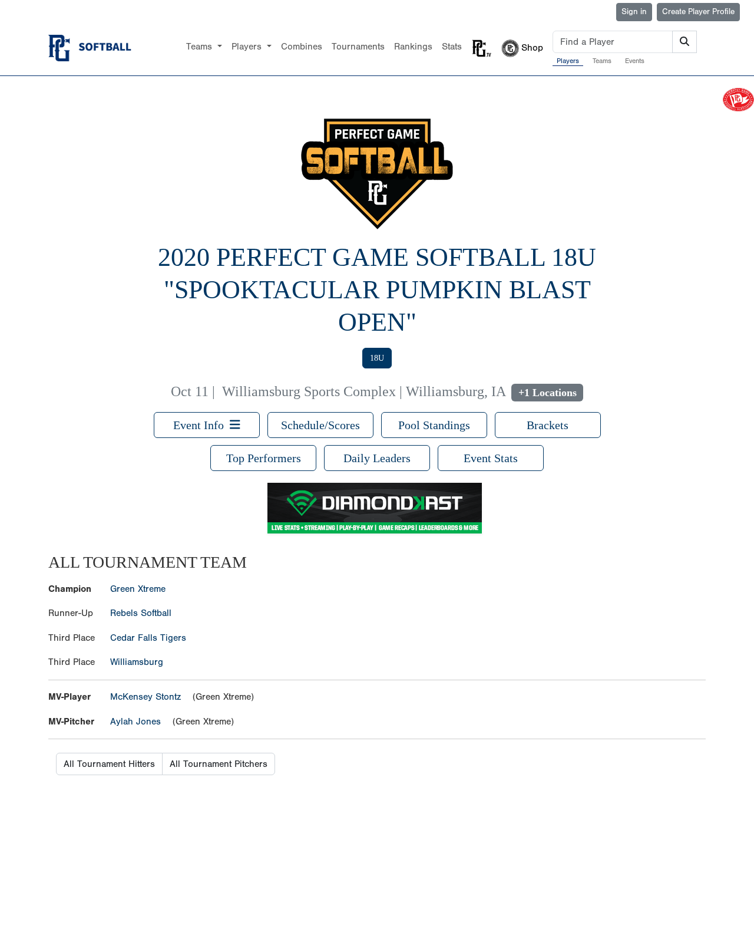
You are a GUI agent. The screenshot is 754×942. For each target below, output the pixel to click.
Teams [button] (200, 46)
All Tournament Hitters (109, 764)
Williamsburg (136, 662)
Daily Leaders (377, 458)
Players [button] (248, 46)
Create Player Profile (698, 12)
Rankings (413, 46)
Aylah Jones (135, 721)
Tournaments (358, 46)
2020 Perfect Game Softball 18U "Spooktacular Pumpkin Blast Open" (377, 290)
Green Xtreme (138, 589)
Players (568, 61)
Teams (602, 61)
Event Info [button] (201, 425)
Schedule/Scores (320, 425)
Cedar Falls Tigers (148, 638)
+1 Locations (547, 392)
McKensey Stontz (145, 696)
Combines (301, 46)
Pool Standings (434, 425)
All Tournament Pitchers (218, 764)
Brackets (547, 425)
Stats (452, 46)
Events (634, 61)
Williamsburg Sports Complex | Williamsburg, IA (363, 391)
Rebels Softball (140, 613)
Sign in (634, 12)
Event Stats (491, 458)
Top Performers (263, 458)
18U (377, 358)
